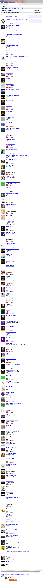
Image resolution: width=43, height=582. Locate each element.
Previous (2, 16)
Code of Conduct (10, 574)
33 (14, 16)
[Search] (19, 4)
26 (6, 16)
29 (9, 16)
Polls (9, 8)
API (28, 574)
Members (18, 8)
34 (15, 16)
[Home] (21, 1)
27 (7, 16)
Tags (22, 8)
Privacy (19, 574)
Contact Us (6, 574)
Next (19, 16)
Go (11, 14)
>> (17, 16)
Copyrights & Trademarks (24, 574)
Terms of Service (15, 574)
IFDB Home (2, 574)
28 (8, 16)
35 (16, 16)
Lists (6, 8)
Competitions (13, 8)
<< (5, 16)
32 (12, 16)
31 (11, 16)
